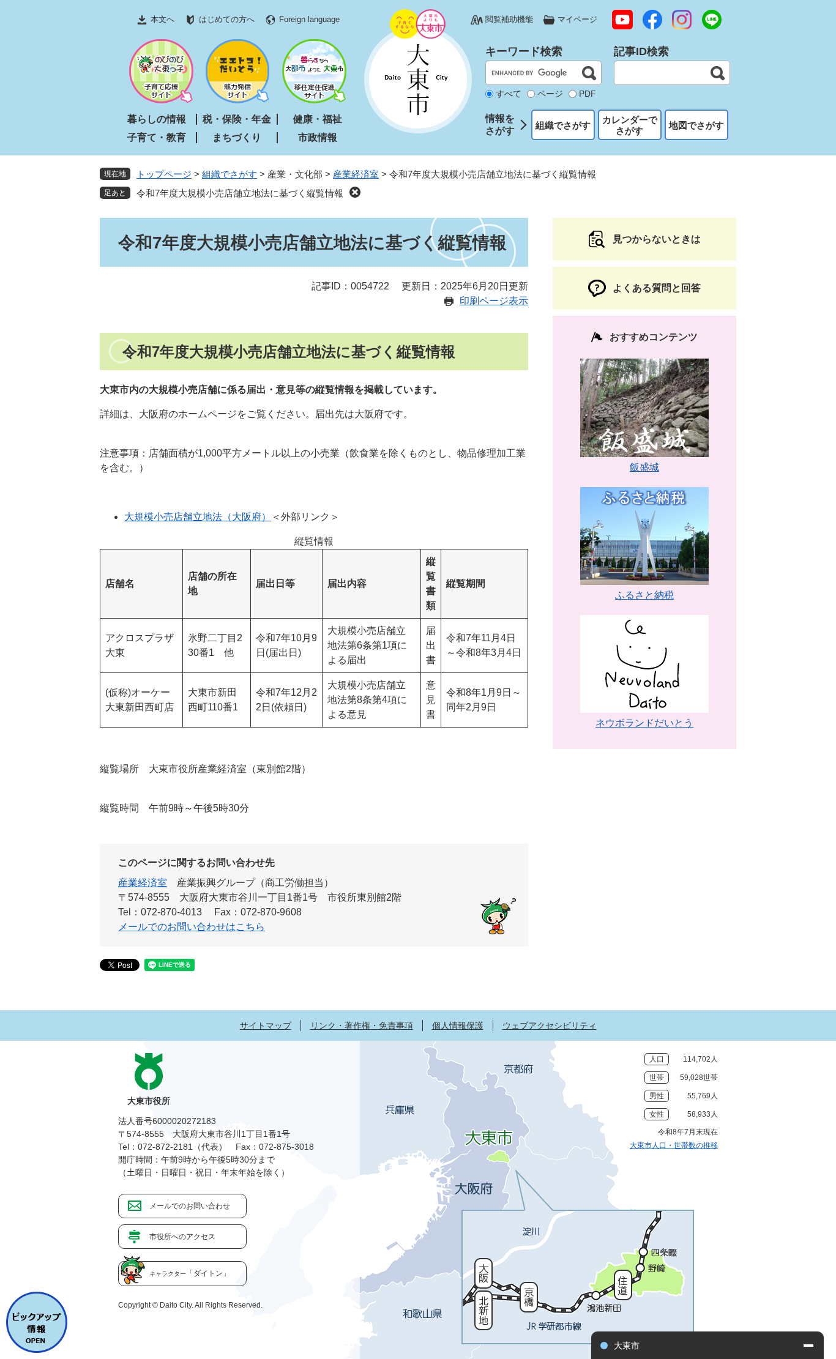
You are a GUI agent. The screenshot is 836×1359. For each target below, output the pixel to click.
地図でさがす (696, 125)
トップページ (164, 174)
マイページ (577, 19)
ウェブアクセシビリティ (549, 1025)
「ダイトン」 (189, 1273)
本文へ (162, 19)
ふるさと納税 (644, 595)
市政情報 (317, 137)
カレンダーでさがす (629, 125)
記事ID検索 (641, 51)
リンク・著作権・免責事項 (361, 1025)
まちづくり (236, 137)
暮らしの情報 (156, 119)
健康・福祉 (317, 119)
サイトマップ (265, 1025)
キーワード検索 (523, 51)
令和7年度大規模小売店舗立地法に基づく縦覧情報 (239, 193)
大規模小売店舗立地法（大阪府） (197, 517)
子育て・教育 (156, 137)
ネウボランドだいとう (644, 723)
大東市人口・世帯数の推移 (674, 1145)
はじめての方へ (227, 19)
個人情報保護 (457, 1025)
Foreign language (309, 19)
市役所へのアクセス (182, 1236)
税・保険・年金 (237, 119)
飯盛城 (644, 467)
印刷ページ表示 (494, 301)
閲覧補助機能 (509, 19)
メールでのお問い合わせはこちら (191, 927)
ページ (550, 94)
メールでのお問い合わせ (189, 1206)
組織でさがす (563, 125)
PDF (587, 94)
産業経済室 (356, 174)
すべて (508, 94)
